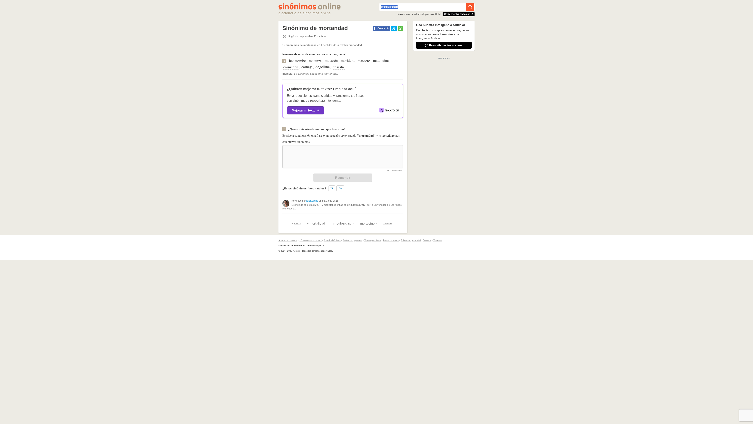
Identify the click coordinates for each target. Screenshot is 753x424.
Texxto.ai (437, 240)
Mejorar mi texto (304, 110)
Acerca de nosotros (287, 240)
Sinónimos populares (352, 240)
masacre (363, 60)
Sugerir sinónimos (332, 240)
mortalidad (317, 223)
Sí (331, 188)
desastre (339, 66)
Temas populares (372, 240)
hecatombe (297, 60)
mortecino (367, 223)
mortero (387, 223)
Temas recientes (391, 240)
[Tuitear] (394, 28)
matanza (315, 60)
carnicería (290, 66)
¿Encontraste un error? (310, 240)
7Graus (296, 251)
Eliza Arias (312, 200)
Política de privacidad (411, 240)
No (340, 188)
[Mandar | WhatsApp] (400, 28)
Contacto (427, 240)
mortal (297, 223)
